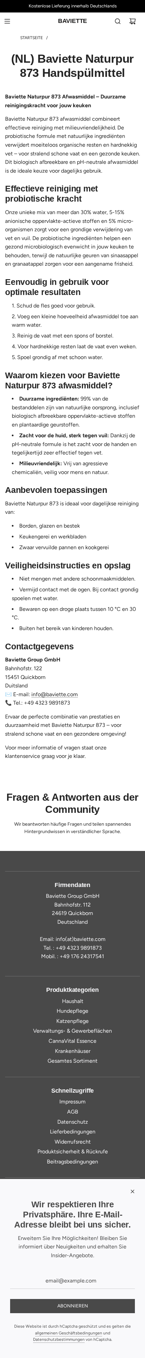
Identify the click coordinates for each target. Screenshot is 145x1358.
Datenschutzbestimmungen (59, 1339)
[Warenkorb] (132, 21)
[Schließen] (132, 1191)
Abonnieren (72, 1306)
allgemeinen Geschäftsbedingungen (68, 1333)
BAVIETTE (72, 21)
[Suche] (117, 21)
